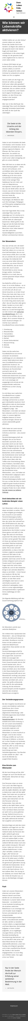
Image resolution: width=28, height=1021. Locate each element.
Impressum (14, 1006)
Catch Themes (17, 1018)
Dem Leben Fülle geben (19, 1014)
